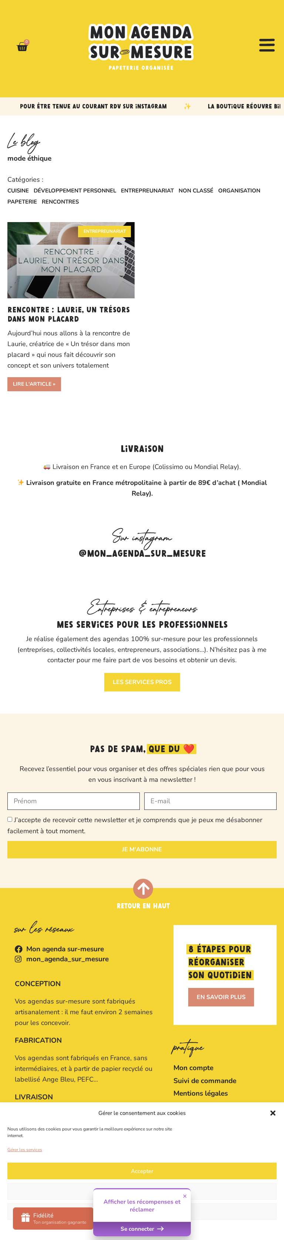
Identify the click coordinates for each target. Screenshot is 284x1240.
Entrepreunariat (147, 190)
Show (53, 1218)
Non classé (196, 190)
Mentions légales (200, 1093)
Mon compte (193, 1068)
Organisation (239, 190)
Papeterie (22, 201)
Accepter (142, 1171)
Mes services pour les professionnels (142, 625)
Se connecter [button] (138, 1229)
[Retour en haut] (143, 889)
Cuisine (18, 190)
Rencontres (60, 201)
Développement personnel (75, 190)
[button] (273, 1113)
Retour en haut (143, 906)
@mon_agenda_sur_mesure (142, 554)
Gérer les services (24, 1150)
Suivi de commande (204, 1081)
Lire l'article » (34, 384)
